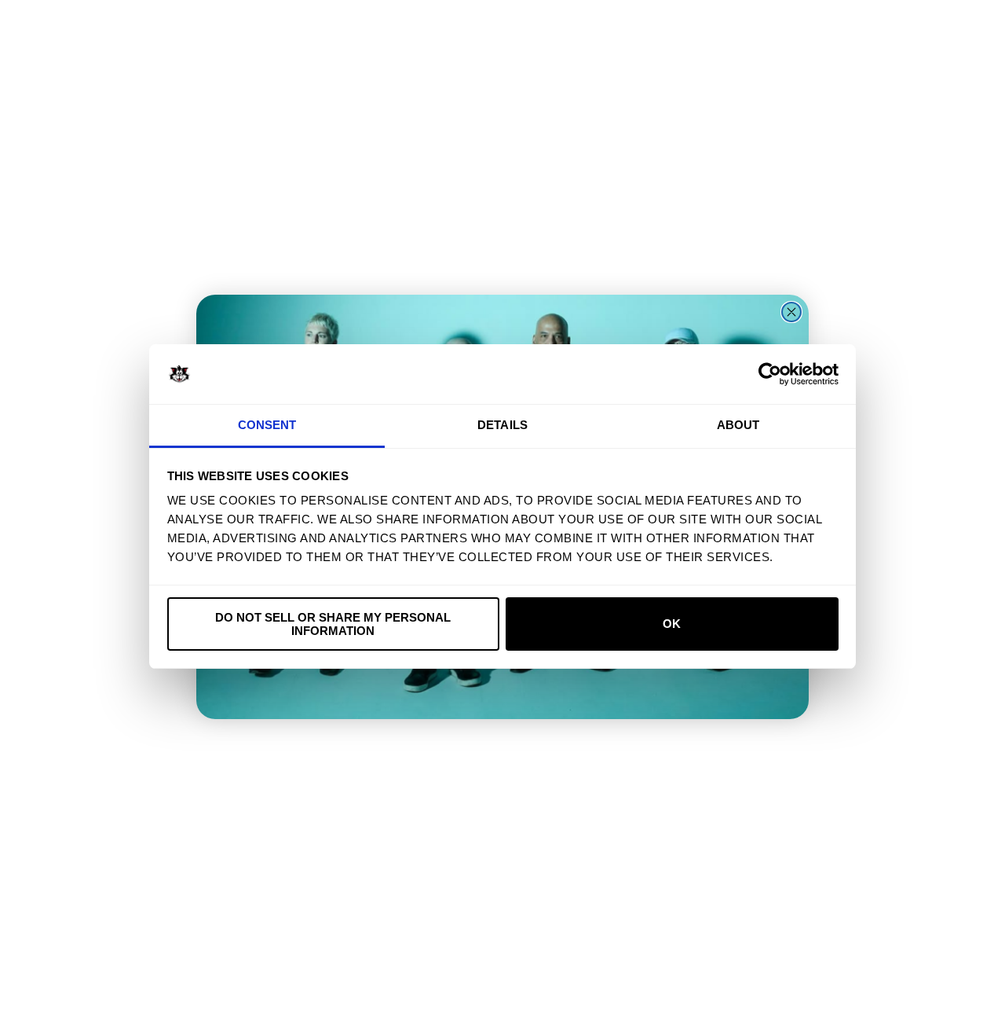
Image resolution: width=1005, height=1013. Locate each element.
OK (672, 623)
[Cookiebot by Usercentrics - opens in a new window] (770, 374)
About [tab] (738, 424)
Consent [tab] (267, 424)
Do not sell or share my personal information (333, 624)
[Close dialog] (791, 312)
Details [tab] (502, 424)
